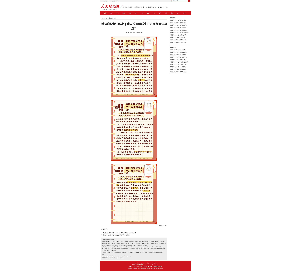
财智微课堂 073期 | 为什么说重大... (178, 25)
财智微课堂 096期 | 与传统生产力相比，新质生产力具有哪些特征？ (121, 233)
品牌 (160, 13)
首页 (103, 18)
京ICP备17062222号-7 (154, 264)
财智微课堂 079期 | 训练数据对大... (178, 40)
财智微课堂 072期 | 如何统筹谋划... (178, 22)
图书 (166, 13)
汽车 (154, 13)
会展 (172, 13)
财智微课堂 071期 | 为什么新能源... (178, 20)
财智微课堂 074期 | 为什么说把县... (178, 27)
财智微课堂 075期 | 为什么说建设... (178, 30)
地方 (178, 13)
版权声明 (148, 263)
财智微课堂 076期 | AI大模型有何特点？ (179, 32)
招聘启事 (154, 263)
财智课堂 (111, 18)
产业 (142, 13)
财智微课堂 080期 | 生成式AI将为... (178, 42)
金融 (130, 13)
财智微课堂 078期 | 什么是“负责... (178, 37)
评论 (117, 13)
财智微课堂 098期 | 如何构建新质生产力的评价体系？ (117, 235)
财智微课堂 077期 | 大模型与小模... (178, 35)
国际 (184, 13)
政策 (123, 13)
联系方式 (142, 263)
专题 (106, 18)
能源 (148, 13)
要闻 (105, 13)
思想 (111, 13)
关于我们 (136, 263)
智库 (136, 13)
